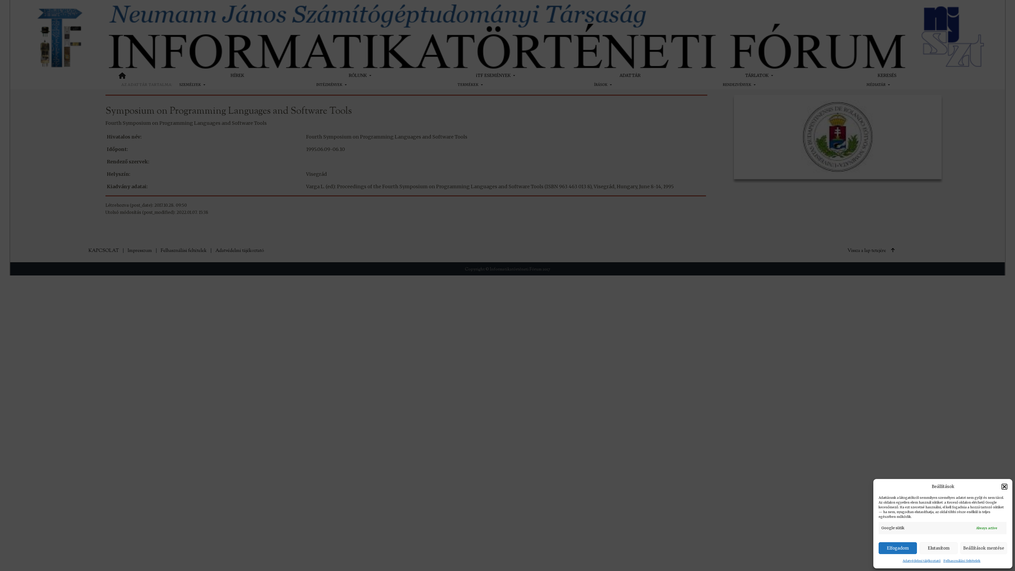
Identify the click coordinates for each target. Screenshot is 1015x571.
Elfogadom (898, 548)
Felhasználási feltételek (961, 561)
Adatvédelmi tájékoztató (922, 561)
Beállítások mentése (983, 548)
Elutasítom (938, 548)
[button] (1004, 486)
